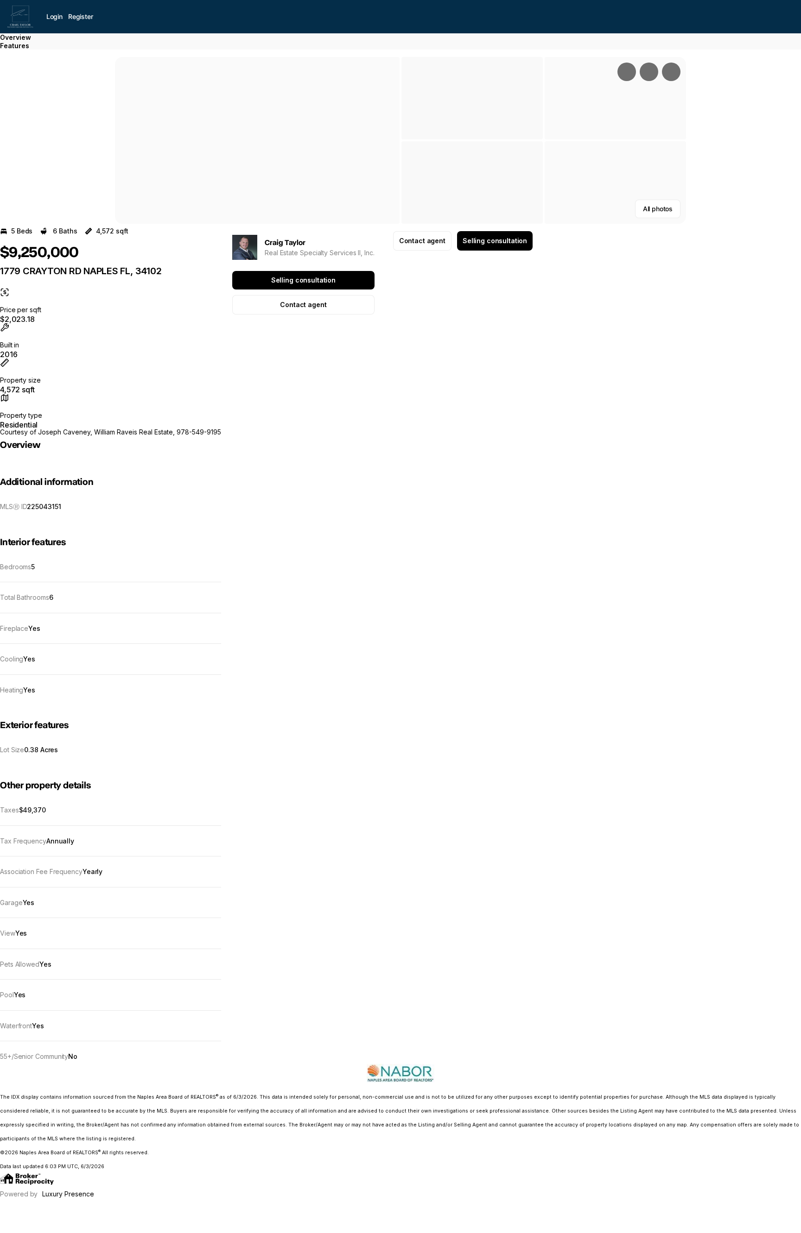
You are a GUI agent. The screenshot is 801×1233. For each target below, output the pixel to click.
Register (80, 16)
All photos (658, 209)
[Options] (626, 72)
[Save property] (649, 72)
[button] (257, 140)
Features (14, 46)
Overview (15, 37)
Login (54, 16)
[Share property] (671, 72)
